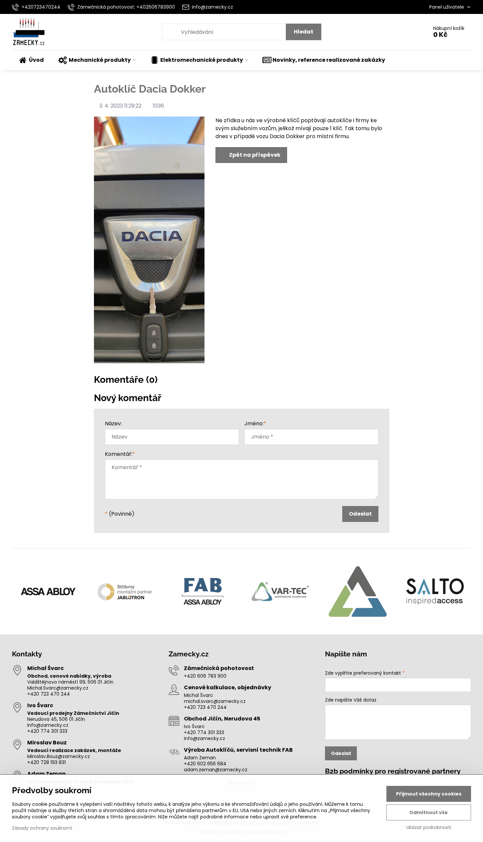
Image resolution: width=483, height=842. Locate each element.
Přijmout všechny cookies (428, 794)
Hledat (303, 32)
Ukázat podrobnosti (428, 827)
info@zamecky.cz (47, 725)
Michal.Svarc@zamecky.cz (57, 688)
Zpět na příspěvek (254, 155)
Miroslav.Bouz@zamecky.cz (58, 756)
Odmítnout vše (428, 812)
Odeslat (360, 514)
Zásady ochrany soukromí (42, 828)
